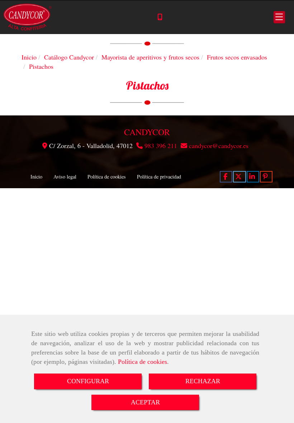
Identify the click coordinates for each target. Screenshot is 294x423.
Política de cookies (142, 361)
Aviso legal (64, 176)
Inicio (36, 176)
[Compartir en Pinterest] (266, 176)
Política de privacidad (159, 176)
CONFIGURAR (88, 381)
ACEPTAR (145, 402)
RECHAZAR (202, 381)
